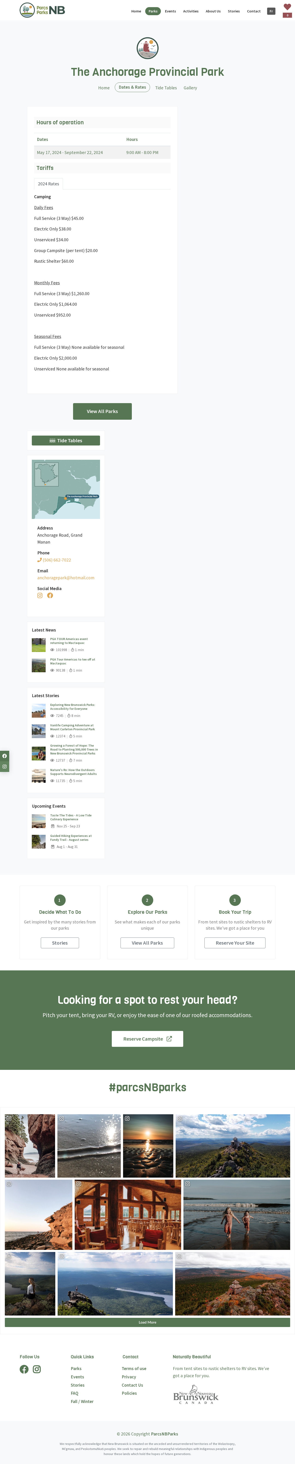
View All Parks (102, 411)
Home (104, 87)
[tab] (48, 183)
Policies (129, 1393)
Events (77, 1377)
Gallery (190, 87)
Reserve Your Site (235, 943)
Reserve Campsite (143, 1039)
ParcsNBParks (164, 1434)
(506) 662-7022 (56, 560)
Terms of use (134, 1368)
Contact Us (132, 1385)
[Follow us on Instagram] (4, 766)
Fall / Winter (82, 1401)
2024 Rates (48, 183)
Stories (60, 943)
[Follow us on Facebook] (4, 756)
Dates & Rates (134, 87)
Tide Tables (166, 87)
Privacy (129, 1377)
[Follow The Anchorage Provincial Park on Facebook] (50, 595)
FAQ (74, 1393)
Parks (76, 1368)
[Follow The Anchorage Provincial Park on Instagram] (39, 595)
